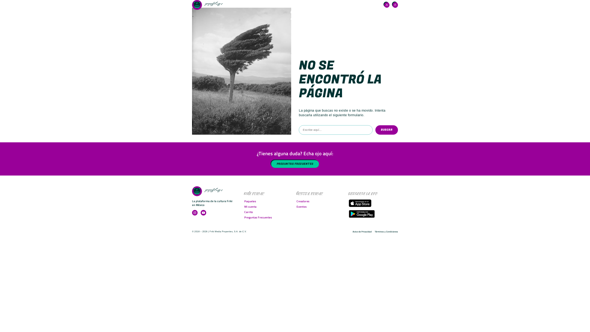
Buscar (386, 130)
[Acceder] (386, 5)
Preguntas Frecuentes (295, 164)
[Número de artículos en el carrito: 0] (395, 5)
